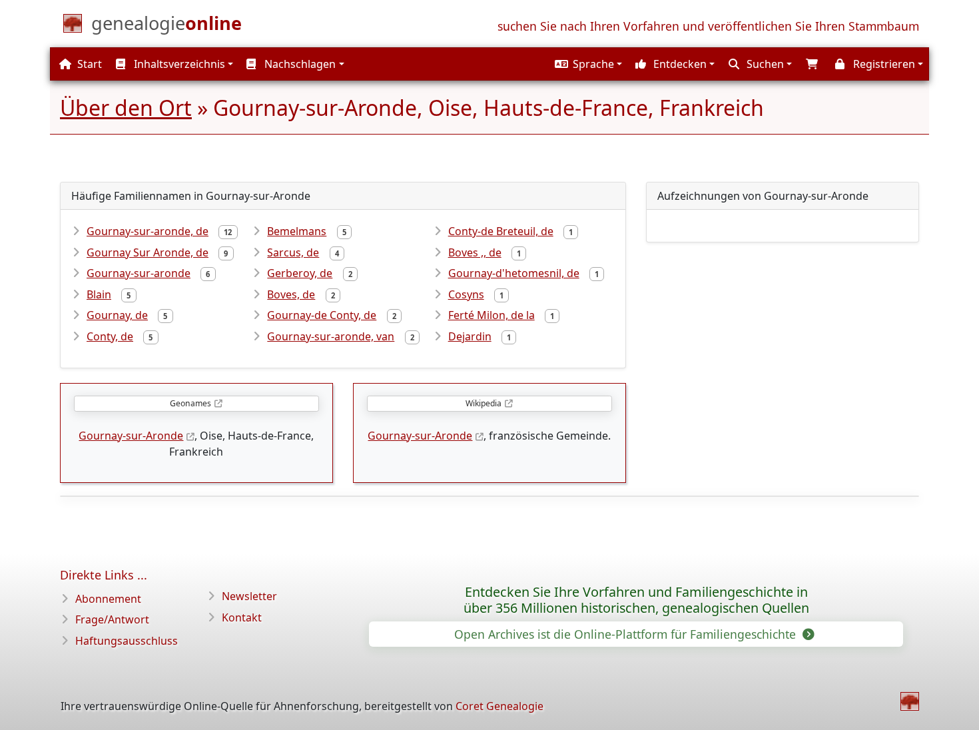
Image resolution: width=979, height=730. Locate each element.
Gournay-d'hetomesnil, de (513, 273)
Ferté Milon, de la (491, 315)
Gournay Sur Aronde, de (147, 252)
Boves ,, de (474, 252)
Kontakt (242, 617)
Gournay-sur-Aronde (131, 435)
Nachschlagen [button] (299, 64)
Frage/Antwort (112, 619)
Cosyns (466, 294)
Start (88, 64)
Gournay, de (117, 315)
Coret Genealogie (499, 706)
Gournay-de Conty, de (321, 315)
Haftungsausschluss (126, 640)
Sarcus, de (293, 252)
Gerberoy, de (299, 273)
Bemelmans (296, 231)
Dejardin (469, 336)
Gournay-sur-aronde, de (147, 231)
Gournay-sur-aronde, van (330, 336)
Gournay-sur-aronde (138, 273)
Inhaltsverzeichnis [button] (178, 64)
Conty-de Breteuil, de (500, 231)
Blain (99, 294)
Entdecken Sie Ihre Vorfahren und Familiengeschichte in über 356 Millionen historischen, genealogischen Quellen (636, 600)
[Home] (909, 701)
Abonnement (108, 598)
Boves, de (291, 294)
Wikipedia (483, 403)
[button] (586, 64)
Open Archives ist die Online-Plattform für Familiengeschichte (626, 634)
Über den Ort (126, 107)
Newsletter (249, 596)
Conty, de (110, 336)
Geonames (190, 403)
